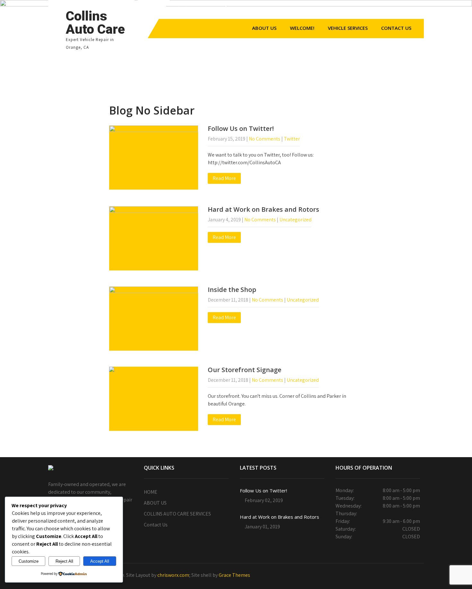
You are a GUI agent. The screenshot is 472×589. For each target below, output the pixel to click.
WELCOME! (302, 28)
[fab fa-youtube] (417, 11)
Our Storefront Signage (244, 369)
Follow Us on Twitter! (241, 128)
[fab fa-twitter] (362, 11)
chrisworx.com (173, 575)
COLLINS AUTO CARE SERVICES (177, 513)
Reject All (64, 561)
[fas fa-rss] (403, 11)
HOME (150, 492)
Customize (29, 561)
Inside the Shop (232, 289)
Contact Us (396, 28)
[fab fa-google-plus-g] (376, 11)
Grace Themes (234, 575)
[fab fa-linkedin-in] (389, 11)
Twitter (292, 138)
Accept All (99, 561)
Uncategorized (295, 219)
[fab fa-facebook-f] (348, 11)
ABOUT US (264, 28)
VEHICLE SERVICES (348, 28)
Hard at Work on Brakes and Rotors (263, 209)
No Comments (264, 138)
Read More (224, 178)
